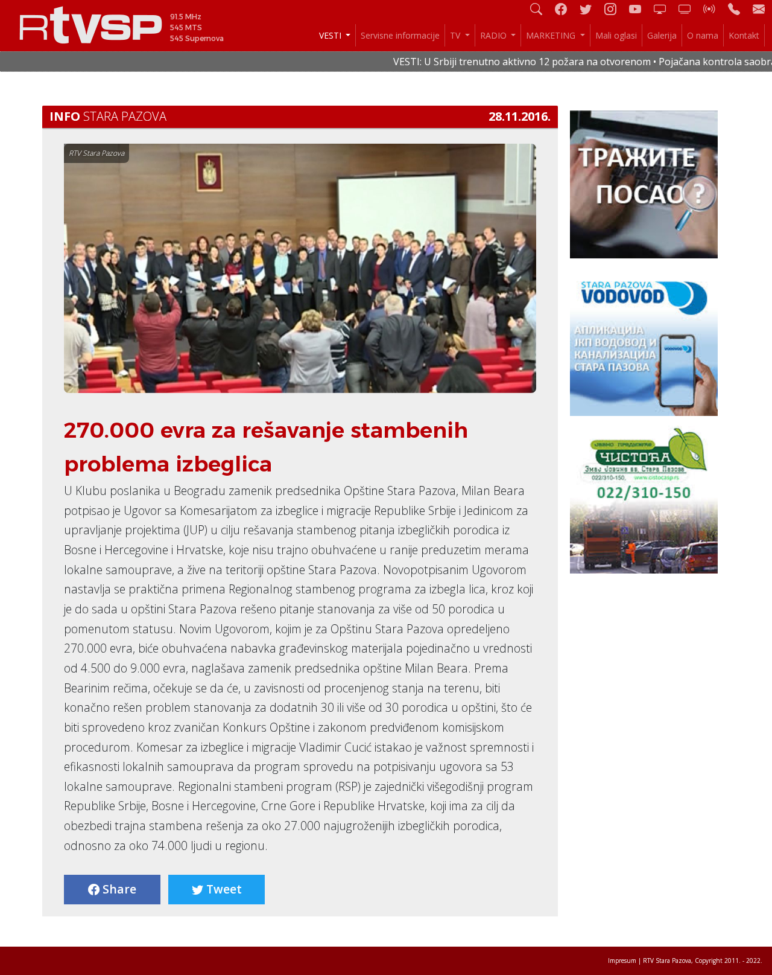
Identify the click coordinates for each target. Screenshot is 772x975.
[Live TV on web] (689, 9)
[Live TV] (665, 9)
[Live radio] (714, 9)
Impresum (622, 960)
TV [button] (456, 35)
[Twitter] (590, 9)
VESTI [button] (331, 35)
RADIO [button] (494, 35)
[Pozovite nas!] (739, 9)
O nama (702, 35)
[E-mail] (759, 9)
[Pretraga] (541, 9)
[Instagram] (615, 9)
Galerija (662, 35)
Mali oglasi (616, 35)
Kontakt (744, 35)
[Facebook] (566, 9)
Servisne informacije (400, 35)
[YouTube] (640, 9)
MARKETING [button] (552, 35)
